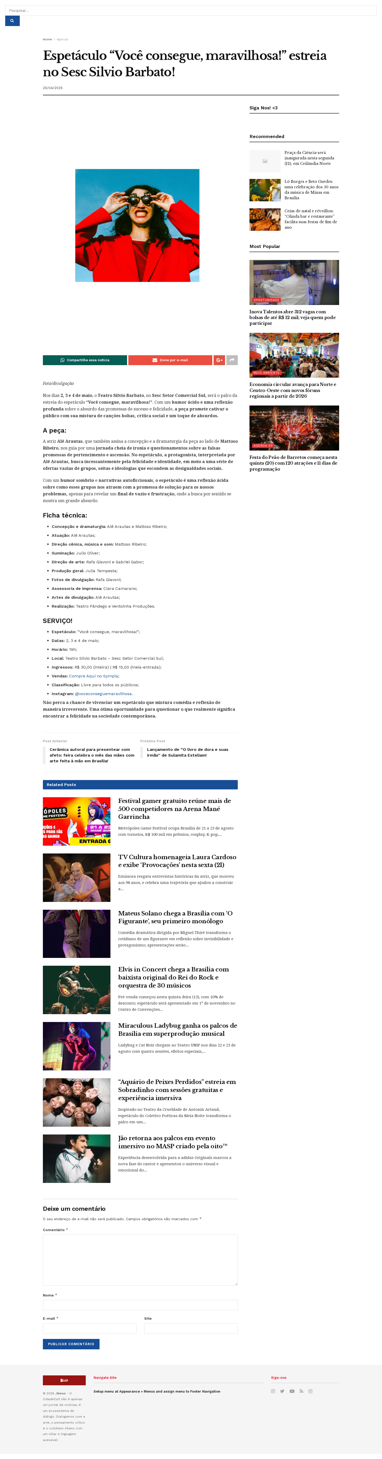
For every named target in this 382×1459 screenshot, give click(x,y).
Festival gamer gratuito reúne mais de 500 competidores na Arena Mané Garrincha (174, 809)
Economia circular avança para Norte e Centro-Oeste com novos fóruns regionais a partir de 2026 (292, 390)
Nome (50, 1295)
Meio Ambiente (267, 373)
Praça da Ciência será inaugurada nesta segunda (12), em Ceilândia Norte (309, 158)
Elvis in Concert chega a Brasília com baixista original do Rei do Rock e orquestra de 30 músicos (173, 977)
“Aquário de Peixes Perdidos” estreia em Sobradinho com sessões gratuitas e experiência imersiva (177, 1090)
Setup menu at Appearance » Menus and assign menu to (157, 1391)
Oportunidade (266, 300)
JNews (60, 1393)
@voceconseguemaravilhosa (103, 693)
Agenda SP (263, 445)
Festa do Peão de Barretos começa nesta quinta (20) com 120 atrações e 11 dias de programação (293, 463)
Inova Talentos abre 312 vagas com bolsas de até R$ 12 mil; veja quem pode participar (292, 317)
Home (47, 39)
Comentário (55, 1229)
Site (148, 1318)
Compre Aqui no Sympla (93, 676)
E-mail (51, 1318)
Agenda (62, 39)
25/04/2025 (53, 88)
